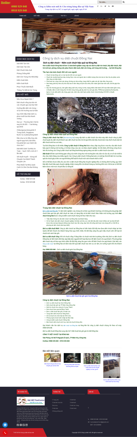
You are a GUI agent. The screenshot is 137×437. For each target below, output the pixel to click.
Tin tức (63, 15)
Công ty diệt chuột (48, 244)
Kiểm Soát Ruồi (22, 83)
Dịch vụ (49, 15)
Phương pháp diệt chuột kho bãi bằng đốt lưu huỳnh (72, 365)
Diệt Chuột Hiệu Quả (24, 70)
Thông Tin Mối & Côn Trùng (27, 90)
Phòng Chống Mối (23, 73)
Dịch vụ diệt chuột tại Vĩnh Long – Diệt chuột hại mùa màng (111, 380)
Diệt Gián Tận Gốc (23, 67)
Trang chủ (22, 15)
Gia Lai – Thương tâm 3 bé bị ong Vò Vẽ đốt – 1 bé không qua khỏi (27, 124)
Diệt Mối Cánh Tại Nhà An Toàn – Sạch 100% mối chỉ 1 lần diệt (27, 151)
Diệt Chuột (73, 408)
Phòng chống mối (58, 411)
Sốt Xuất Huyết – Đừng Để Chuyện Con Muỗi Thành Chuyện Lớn (27, 159)
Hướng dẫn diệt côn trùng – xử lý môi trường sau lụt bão (27, 109)
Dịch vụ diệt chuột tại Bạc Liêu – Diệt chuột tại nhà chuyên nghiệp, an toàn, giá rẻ (92, 367)
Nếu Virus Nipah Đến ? (25, 99)
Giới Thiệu (37, 15)
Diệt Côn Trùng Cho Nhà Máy (27, 77)
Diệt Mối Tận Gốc (23, 63)
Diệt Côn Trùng (75, 405)
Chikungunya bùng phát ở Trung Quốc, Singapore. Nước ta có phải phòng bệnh (27, 132)
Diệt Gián (55, 408)
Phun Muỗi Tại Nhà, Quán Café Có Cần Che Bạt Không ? (27, 167)
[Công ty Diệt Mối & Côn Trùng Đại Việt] (31, 401)
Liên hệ (76, 15)
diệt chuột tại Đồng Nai (70, 325)
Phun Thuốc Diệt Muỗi (25, 87)
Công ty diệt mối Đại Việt (27, 432)
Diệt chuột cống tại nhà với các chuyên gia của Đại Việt (52, 364)
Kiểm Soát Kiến (22, 80)
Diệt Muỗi (73, 402)
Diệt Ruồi (73, 399)
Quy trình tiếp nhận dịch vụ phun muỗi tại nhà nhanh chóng (27, 116)
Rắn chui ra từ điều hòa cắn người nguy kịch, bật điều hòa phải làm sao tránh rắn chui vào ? (27, 141)
